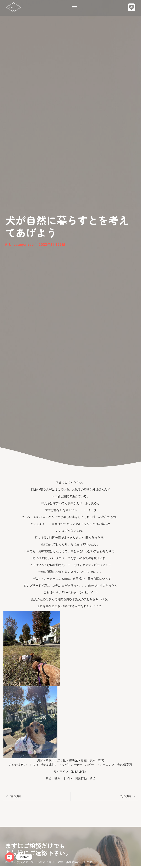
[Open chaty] (9, 857)
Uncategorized (21, 244)
